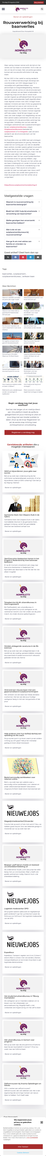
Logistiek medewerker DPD (16, 909)
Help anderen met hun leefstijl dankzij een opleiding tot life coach (22, 734)
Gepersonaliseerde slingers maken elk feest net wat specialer (32, 356)
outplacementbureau (18, 127)
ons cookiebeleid (32, 1137)
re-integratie (23, 132)
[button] (42, 1122)
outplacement (10, 132)
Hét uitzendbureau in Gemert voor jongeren (19, 1041)
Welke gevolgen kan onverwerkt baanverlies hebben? (23, 221)
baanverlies (7, 274)
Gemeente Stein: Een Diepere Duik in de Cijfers (21, 516)
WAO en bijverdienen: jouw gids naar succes (20, 472)
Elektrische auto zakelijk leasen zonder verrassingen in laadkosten (12, 392)
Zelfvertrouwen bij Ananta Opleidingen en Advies (22, 1084)
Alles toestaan (23, 1147)
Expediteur (9, 952)
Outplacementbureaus (13, 129)
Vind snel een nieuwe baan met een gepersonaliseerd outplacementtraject (21, 691)
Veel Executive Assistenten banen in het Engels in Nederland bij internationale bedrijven (21, 560)
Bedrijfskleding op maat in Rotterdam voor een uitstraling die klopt (32, 371)
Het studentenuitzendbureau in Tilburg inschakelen (21, 997)
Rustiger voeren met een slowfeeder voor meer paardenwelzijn (32, 312)
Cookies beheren (23, 1152)
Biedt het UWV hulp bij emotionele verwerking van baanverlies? (23, 212)
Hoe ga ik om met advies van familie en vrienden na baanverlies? (23, 244)
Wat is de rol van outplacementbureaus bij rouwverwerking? (23, 232)
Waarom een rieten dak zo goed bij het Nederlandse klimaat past (10, 312)
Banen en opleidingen (23, 17)
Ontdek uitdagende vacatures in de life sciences (21, 647)
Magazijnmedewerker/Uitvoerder (18, 821)
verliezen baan (28, 276)
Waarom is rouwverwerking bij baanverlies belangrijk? (23, 203)
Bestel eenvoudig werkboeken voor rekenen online (19, 778)
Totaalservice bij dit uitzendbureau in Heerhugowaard (20, 603)
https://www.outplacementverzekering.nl (20, 185)
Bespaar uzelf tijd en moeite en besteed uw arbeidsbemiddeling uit (21, 866)
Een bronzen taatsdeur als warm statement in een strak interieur (11, 327)
